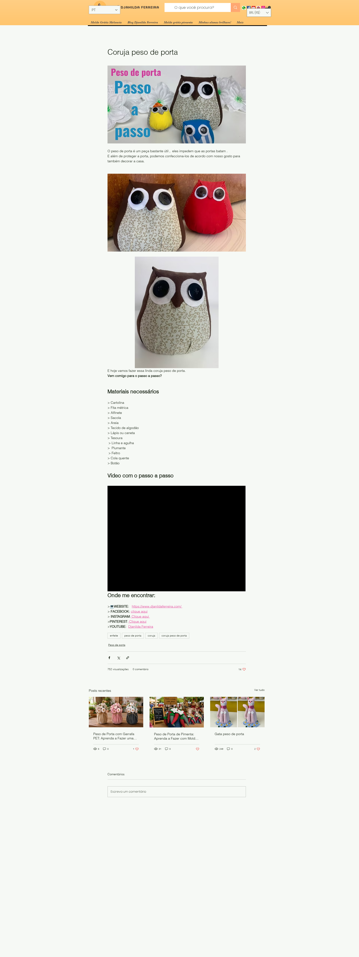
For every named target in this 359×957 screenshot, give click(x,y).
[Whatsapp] (244, 8)
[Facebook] (249, 8)
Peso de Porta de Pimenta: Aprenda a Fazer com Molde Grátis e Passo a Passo (175, 736)
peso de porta (132, 635)
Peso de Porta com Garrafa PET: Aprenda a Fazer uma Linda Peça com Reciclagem (115, 736)
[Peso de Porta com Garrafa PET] (116, 712)
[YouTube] (253, 8)
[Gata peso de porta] (237, 712)
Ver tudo (259, 690)
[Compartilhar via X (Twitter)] (118, 657)
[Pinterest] (258, 8)
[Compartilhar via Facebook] (109, 657)
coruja (151, 635)
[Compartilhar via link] (127, 657)
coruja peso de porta (174, 635)
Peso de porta (116, 645)
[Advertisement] (112, 929)
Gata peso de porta (229, 734)
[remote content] (177, 539)
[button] (268, 8)
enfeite (114, 635)
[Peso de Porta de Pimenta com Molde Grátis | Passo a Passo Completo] (177, 712)
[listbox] (259, 12)
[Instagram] (263, 8)
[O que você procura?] (235, 7)
